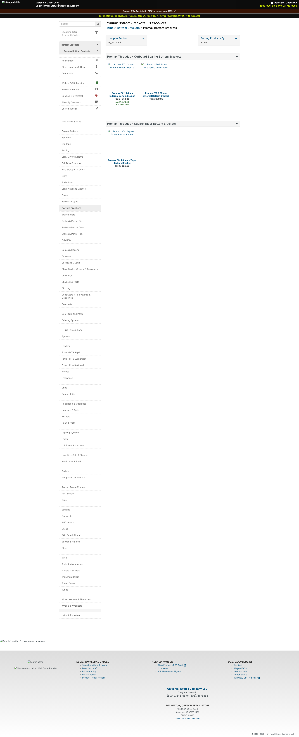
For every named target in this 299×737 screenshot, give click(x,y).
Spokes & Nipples (71, 541)
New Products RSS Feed (171, 665)
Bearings (66, 150)
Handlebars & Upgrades (74, 403)
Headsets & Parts (70, 410)
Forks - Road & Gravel (73, 365)
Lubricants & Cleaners (73, 445)
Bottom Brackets (71, 208)
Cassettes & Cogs (71, 262)
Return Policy (89, 674)
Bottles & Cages (70, 201)
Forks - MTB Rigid (71, 352)
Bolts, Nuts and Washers (74, 188)
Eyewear (66, 336)
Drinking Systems (70, 320)
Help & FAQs (240, 668)
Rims (64, 500)
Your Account (241, 671)
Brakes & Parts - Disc (72, 221)
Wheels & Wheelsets (72, 605)
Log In (39, 5)
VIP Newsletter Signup (169, 671)
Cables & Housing (71, 250)
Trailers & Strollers (71, 570)
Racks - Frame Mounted (74, 487)
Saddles (66, 509)
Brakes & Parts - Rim (72, 233)
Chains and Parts (70, 282)
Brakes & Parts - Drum (73, 227)
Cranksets (67, 304)
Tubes (65, 589)
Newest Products (70, 89)
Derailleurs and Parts (72, 313)
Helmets (66, 416)
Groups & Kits (68, 394)
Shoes (65, 528)
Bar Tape (66, 144)
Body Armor (68, 182)
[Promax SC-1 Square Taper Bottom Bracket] (122, 144)
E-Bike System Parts (72, 330)
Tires (64, 557)
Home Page (68, 60)
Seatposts (67, 516)
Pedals (65, 471)
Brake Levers (68, 214)
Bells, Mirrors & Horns (72, 156)
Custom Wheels (69, 108)
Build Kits (66, 240)
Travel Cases (68, 583)
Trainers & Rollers (70, 577)
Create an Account (69, 5)
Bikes (64, 176)
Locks (65, 439)
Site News (163, 668)
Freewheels (67, 378)
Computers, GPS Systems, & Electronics (76, 296)
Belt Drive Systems (71, 163)
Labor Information (71, 615)
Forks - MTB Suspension (74, 358)
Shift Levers (68, 522)
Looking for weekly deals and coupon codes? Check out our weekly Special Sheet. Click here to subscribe (149, 16)
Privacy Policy (89, 671)
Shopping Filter (69, 32)
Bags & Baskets (70, 131)
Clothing (66, 288)
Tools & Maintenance (72, 564)
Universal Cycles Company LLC (187, 688)
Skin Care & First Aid (72, 535)
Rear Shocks (68, 493)
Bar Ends (66, 137)
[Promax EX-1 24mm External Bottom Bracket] (122, 77)
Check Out (291, 2)
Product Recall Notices (93, 677)
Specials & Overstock (72, 96)
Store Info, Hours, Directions (187, 718)
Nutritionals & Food (71, 461)
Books (65, 195)
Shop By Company (71, 102)
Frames (65, 371)
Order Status (51, 5)
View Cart (278, 2)
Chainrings (67, 275)
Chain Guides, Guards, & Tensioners (80, 269)
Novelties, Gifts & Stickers (75, 455)
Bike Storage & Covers (73, 169)
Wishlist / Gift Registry (73, 83)
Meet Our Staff (89, 668)
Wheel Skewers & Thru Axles (76, 599)
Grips (64, 387)
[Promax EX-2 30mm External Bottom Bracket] (155, 77)
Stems (65, 548)
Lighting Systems (70, 432)
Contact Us (67, 73)
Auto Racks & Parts (71, 121)
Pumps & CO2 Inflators (73, 477)
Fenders (66, 346)
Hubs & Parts (68, 423)
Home (110, 27)
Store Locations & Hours (74, 67)
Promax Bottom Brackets (160, 27)
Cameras (66, 256)
